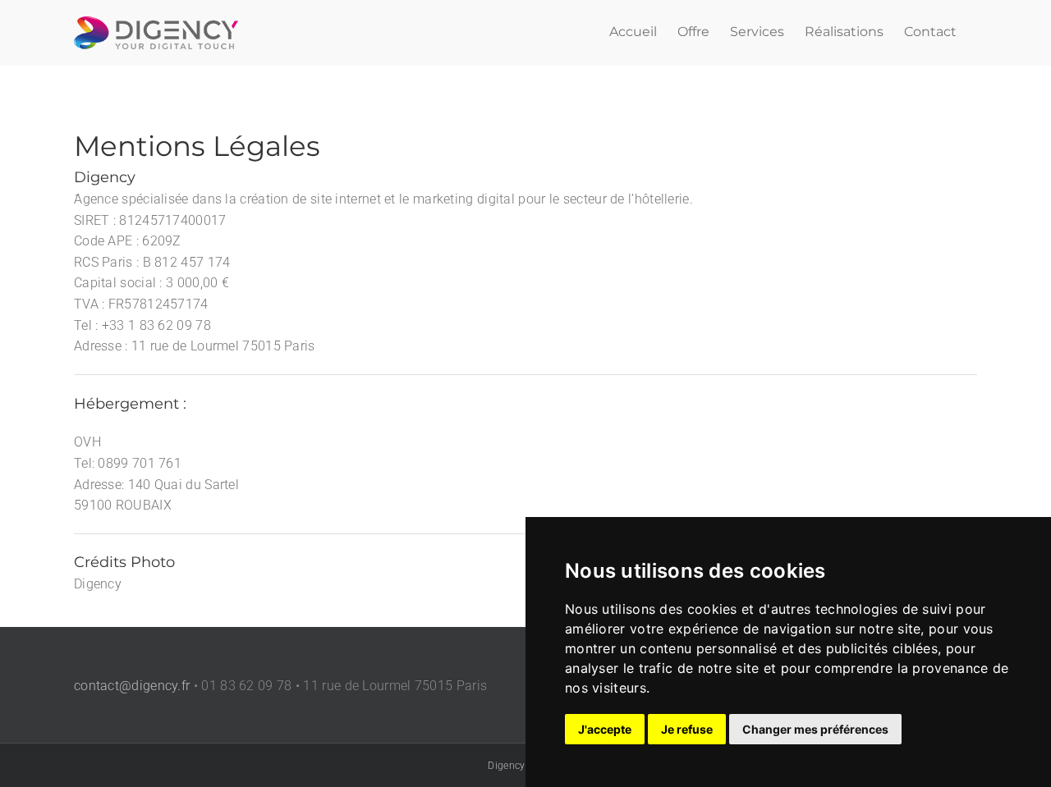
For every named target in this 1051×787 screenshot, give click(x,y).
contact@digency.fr (132, 685)
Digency (506, 765)
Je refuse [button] (687, 729)
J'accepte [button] (604, 729)
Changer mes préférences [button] (815, 729)
